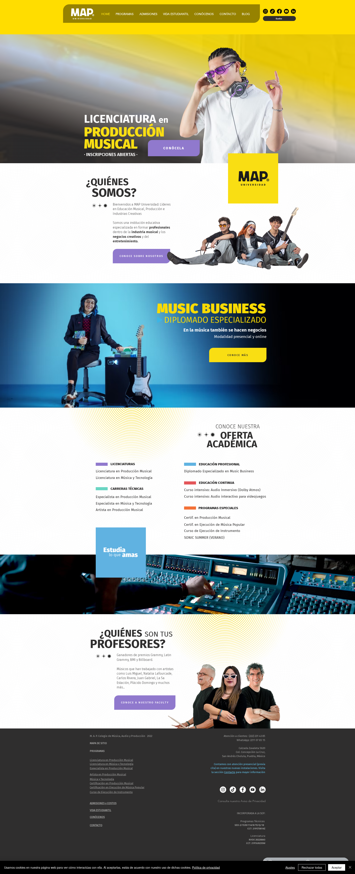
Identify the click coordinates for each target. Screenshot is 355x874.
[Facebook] (279, 11)
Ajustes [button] (290, 867)
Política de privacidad (206, 867)
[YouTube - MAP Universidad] (252, 789)
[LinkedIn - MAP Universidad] (262, 789)
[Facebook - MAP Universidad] (243, 789)
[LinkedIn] (293, 11)
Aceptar (337, 867)
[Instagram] (265, 11)
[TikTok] (272, 11)
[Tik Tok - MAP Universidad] (233, 789)
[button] (124, 14)
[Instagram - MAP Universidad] (223, 789)
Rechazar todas (312, 867)
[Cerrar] (350, 867)
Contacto (229, 772)
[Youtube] (286, 11)
